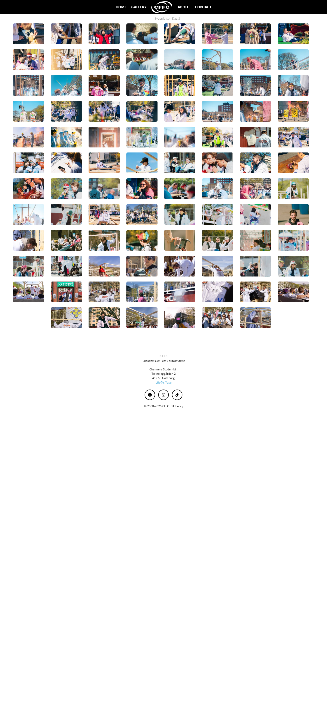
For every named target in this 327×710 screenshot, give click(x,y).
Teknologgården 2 (164, 374)
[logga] (162, 7)
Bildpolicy (176, 406)
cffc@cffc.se (164, 382)
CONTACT (203, 7)
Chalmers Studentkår (163, 369)
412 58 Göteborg (163, 378)
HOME (121, 7)
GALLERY (139, 7)
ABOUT (184, 7)
